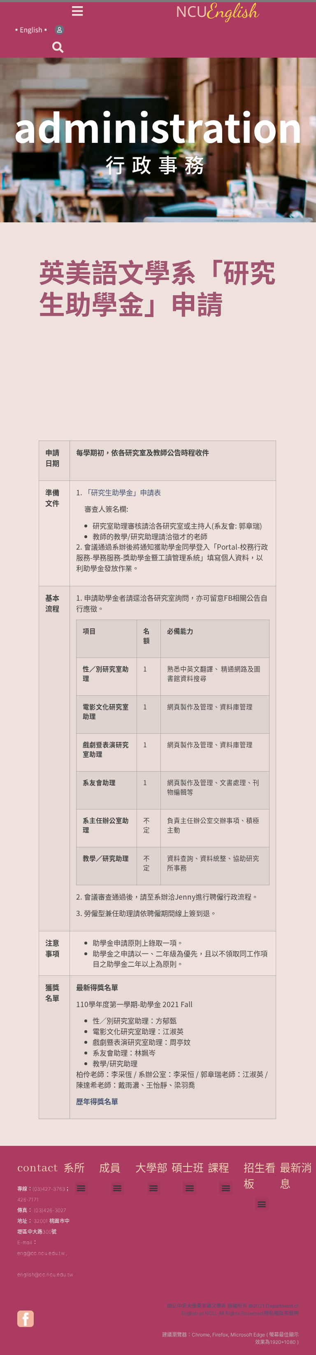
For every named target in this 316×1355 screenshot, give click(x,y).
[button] (58, 47)
